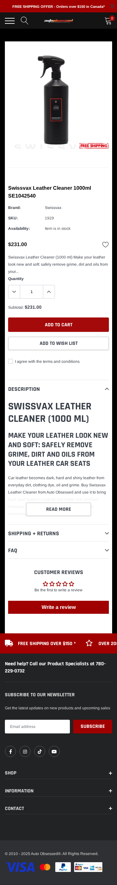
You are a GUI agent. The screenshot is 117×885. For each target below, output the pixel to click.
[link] (10, 751)
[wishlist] (105, 244)
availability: (19, 228)
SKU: (13, 218)
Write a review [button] (59, 607)
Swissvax (53, 207)
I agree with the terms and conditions (47, 361)
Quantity (16, 278)
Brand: (14, 207)
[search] (25, 21)
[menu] (10, 21)
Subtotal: (16, 307)
